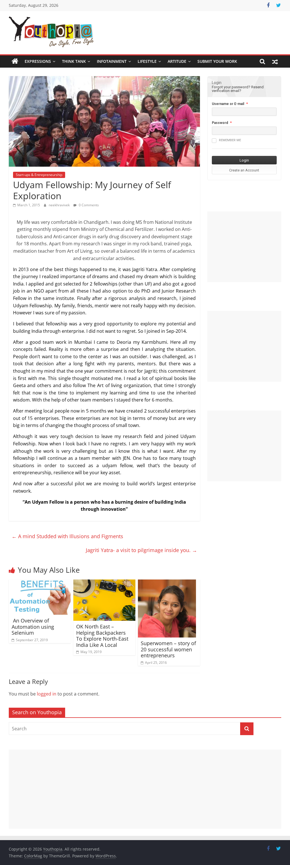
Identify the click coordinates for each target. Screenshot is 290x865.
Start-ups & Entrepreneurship (39, 174)
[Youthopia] (15, 61)
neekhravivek (60, 205)
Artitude (177, 61)
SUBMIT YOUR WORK (217, 61)
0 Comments (88, 205)
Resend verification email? (238, 89)
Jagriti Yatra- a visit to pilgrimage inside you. (141, 550)
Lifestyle (147, 61)
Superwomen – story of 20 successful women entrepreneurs (168, 649)
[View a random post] (275, 61)
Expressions (38, 61)
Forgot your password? (231, 87)
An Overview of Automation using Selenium (33, 626)
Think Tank (74, 61)
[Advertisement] (244, 246)
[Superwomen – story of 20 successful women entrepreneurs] (167, 583)
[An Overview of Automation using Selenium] (40, 583)
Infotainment (112, 61)
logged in (46, 694)
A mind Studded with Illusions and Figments (67, 536)
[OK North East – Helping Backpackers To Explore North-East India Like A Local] (104, 583)
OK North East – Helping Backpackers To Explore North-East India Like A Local (102, 635)
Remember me (230, 140)
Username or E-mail (228, 104)
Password (220, 123)
